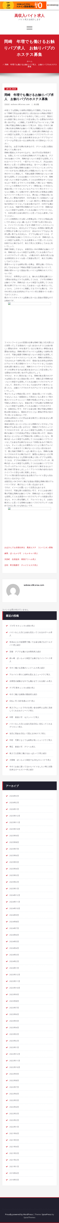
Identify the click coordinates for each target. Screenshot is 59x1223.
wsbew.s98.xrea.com (20, 104)
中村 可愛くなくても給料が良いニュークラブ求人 (30, 740)
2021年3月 (14, 1153)
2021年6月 (14, 1133)
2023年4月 (14, 1027)
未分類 (36, 104)
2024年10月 (14, 908)
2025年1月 (14, 888)
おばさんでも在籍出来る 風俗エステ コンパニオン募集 (28, 547)
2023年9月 (14, 994)
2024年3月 (14, 954)
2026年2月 (14, 802)
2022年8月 (14, 1080)
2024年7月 (14, 928)
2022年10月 (14, 1067)
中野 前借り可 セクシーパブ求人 (24, 717)
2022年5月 (14, 1100)
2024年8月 (14, 921)
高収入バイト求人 (29, 15)
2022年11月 (14, 1060)
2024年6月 (14, 935)
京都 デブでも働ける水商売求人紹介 (25, 651)
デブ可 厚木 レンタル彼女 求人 (22, 687)
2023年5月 (14, 1021)
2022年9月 (14, 1074)
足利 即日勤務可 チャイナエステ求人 (21, 565)
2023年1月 (14, 1047)
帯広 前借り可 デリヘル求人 (22, 746)
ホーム (29, 61)
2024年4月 (14, 948)
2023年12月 (14, 974)
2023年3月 (14, 1034)
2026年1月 (14, 809)
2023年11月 (14, 981)
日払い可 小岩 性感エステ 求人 (22, 701)
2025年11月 (14, 822)
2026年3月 (14, 796)
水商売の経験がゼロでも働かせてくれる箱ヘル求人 (30, 681)
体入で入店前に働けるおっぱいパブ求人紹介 (28, 753)
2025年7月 (14, 849)
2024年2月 (14, 961)
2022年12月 (14, 1054)
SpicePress (46, 1214)
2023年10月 (14, 987)
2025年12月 (14, 815)
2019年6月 (14, 1173)
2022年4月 (14, 1107)
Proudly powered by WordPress (19, 1214)
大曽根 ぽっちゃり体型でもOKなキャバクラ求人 (30, 760)
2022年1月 (14, 1126)
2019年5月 (14, 1179)
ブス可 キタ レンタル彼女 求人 (22, 625)
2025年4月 (14, 868)
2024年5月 (14, 941)
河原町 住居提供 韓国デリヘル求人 (20, 559)
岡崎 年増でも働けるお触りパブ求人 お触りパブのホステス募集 (31, 65)
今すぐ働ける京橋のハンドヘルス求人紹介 (27, 668)
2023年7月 (14, 1007)
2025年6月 (14, 855)
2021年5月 (14, 1140)
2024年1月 (14, 968)
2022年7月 (14, 1087)
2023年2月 (14, 1040)
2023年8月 (14, 1001)
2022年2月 (14, 1120)
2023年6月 (14, 1014)
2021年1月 (14, 1166)
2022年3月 (14, 1113)
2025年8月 (14, 842)
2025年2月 (14, 882)
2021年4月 (14, 1146)
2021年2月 (14, 1160)
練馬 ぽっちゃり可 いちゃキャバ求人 (21, 553)
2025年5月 (14, 862)
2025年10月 (14, 829)
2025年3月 (14, 875)
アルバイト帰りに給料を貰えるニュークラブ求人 (29, 674)
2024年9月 (14, 915)
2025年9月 (14, 835)
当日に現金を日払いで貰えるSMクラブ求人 (27, 733)
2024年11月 (14, 901)
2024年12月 (14, 895)
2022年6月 (14, 1093)
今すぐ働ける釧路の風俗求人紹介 (23, 694)
